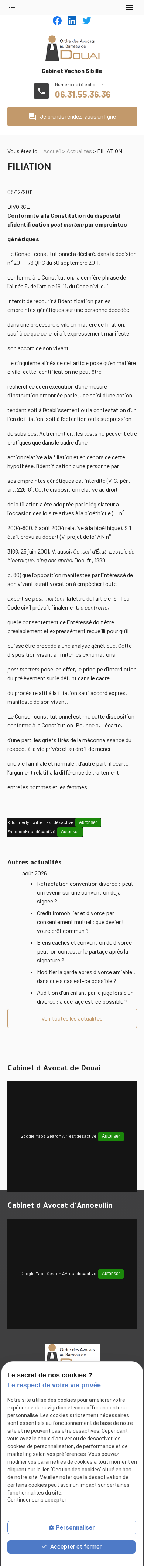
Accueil (52, 150)
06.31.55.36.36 (83, 94)
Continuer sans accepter (36, 1500)
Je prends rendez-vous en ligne (72, 117)
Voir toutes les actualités (72, 1018)
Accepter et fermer (75, 1546)
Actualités (79, 150)
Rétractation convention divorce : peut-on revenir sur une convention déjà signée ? (86, 892)
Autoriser (88, 822)
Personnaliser (75, 1527)
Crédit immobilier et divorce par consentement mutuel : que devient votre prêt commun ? (80, 921)
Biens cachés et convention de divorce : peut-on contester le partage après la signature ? (86, 951)
